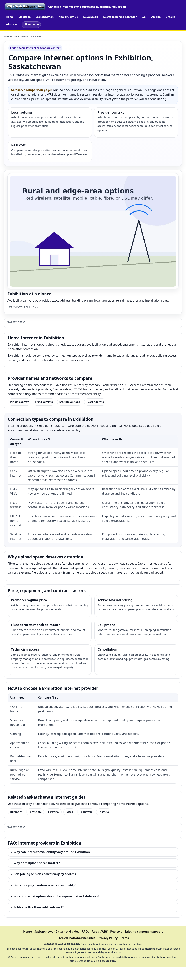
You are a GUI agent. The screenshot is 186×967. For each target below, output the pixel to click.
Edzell (69, 812)
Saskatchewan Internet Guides (56, 932)
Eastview (53, 812)
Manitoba (25, 17)
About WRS (100, 932)
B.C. (144, 17)
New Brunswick (68, 17)
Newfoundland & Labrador (120, 17)
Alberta (156, 17)
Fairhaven (86, 812)
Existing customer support (144, 932)
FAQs (85, 932)
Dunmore (16, 812)
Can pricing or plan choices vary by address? (45, 874)
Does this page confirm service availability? (45, 885)
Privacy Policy (108, 938)
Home (9, 17)
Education (12, 24)
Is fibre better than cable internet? (39, 907)
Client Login (31, 24)
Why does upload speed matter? (37, 863)
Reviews (116, 932)
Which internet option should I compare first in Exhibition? (56, 896)
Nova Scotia (90, 17)
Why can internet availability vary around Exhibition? (52, 852)
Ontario (170, 17)
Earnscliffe (35, 812)
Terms (124, 938)
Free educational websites (76, 938)
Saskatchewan (45, 17)
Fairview (103, 812)
